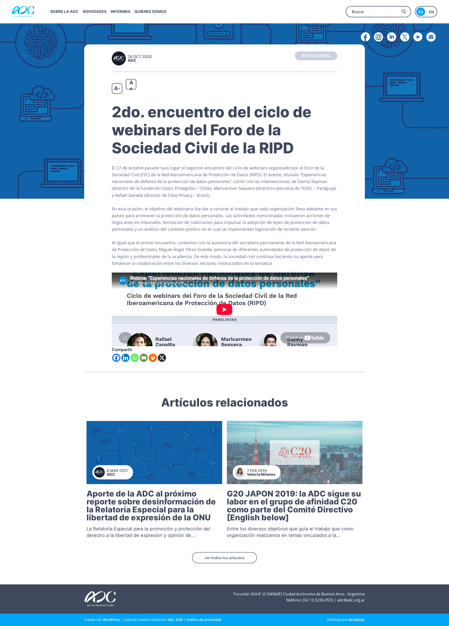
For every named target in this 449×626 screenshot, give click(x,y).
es (420, 12)
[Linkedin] (125, 358)
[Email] (144, 358)
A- (117, 88)
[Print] (153, 358)
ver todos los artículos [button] (225, 557)
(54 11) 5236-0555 (318, 600)
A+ (131, 84)
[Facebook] (116, 358)
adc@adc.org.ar (351, 600)
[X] (162, 358)
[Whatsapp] (134, 358)
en (431, 12)
